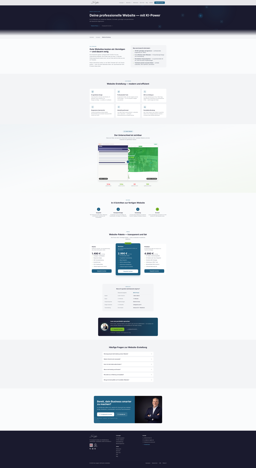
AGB (160, 463)
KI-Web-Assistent (120, 439)
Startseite (92, 37)
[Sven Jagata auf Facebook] (95, 448)
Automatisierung (119, 441)
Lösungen (121, 2)
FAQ (117, 454)
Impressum (148, 463)
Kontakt (151, 2)
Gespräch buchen (159, 2)
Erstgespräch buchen (106, 25)
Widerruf (164, 463)
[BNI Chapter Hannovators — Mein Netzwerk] (91, 445)
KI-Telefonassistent (120, 438)
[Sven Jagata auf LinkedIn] (92, 448)
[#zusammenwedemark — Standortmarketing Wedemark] (95, 445)
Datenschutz (154, 463)
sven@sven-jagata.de (149, 440)
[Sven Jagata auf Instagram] (90, 448)
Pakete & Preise (94, 25)
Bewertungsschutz (120, 443)
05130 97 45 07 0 (132, 329)
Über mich (142, 2)
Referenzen (135, 2)
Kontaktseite (147, 444)
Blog (147, 2)
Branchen (128, 2)
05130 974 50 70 (148, 438)
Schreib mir (122, 414)
